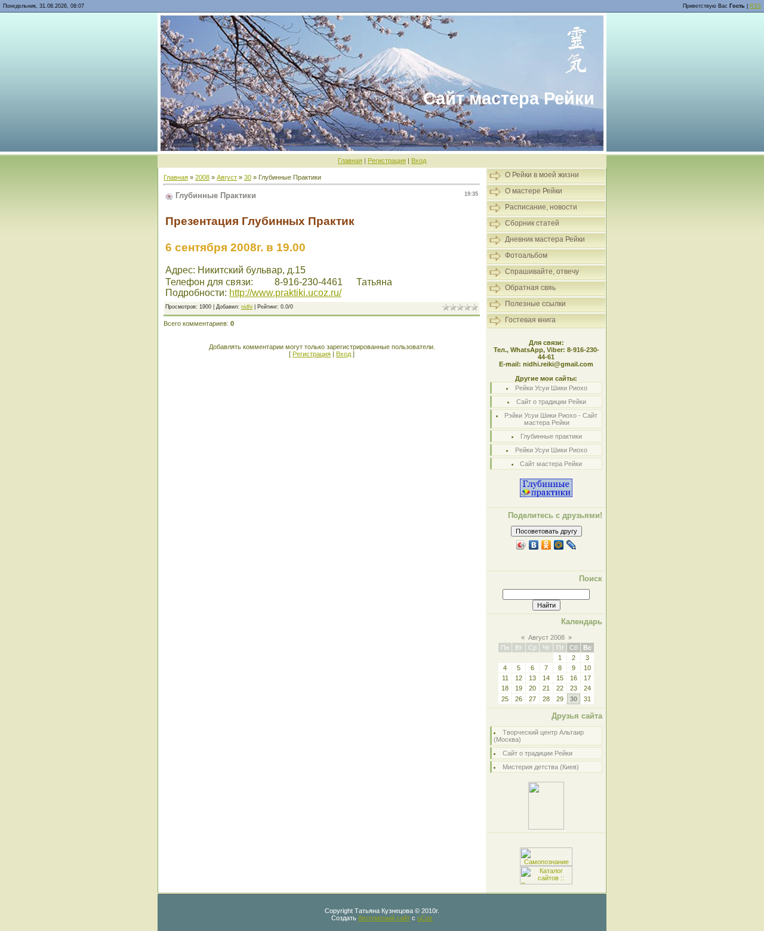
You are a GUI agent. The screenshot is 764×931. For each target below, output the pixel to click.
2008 (202, 177)
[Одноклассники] (546, 545)
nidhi (246, 307)
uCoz (425, 917)
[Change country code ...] (263, 282)
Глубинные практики (551, 436)
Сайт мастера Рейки (551, 463)
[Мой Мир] (559, 545)
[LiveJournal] (571, 545)
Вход (418, 160)
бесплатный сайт (384, 917)
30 (247, 177)
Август (227, 177)
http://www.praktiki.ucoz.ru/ (285, 293)
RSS (755, 6)
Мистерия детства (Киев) (541, 766)
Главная (350, 160)
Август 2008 (546, 637)
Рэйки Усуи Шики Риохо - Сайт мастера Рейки (550, 419)
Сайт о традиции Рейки (551, 401)
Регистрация (387, 160)
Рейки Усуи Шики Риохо (551, 387)
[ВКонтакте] (534, 545)
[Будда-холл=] (546, 827)
